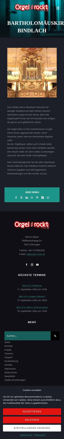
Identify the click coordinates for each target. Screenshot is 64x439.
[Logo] (32, 4)
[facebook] (26, 264)
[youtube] (37, 264)
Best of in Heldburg (32, 285)
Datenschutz (26, 434)
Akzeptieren (32, 411)
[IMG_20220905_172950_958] (32, 49)
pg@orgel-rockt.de (36, 254)
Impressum (39, 434)
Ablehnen (32, 419)
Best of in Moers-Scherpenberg (32, 307)
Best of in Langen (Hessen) (32, 296)
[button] (9, 73)
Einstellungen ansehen (32, 428)
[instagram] (32, 264)
